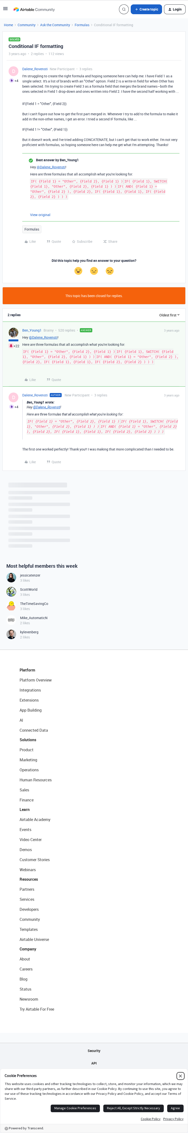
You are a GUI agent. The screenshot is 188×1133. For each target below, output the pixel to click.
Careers (26, 969)
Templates (29, 929)
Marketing (28, 760)
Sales (24, 790)
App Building (31, 710)
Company (28, 949)
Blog (23, 979)
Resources (29, 879)
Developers (29, 909)
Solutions (28, 739)
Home (8, 25)
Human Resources (36, 780)
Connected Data (34, 730)
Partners (27, 889)
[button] (5, 10)
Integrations (30, 690)
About (25, 959)
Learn (25, 809)
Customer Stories (35, 859)
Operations (29, 770)
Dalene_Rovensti (35, 69)
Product (27, 749)
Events (25, 829)
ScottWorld (28, 589)
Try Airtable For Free (37, 1009)
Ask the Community (55, 25)
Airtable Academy (35, 819)
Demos (26, 849)
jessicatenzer (30, 575)
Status (25, 989)
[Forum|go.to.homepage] (34, 9)
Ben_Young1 (32, 330)
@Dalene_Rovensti (51, 167)
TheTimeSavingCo (34, 603)
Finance (27, 800)
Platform (27, 670)
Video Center (31, 839)
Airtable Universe (34, 939)
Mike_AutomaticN (33, 617)
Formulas (82, 25)
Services (27, 899)
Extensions (29, 700)
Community (26, 25)
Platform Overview (36, 680)
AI (21, 720)
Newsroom (29, 999)
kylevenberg (29, 632)
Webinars (28, 869)
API (94, 1063)
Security (94, 1050)
